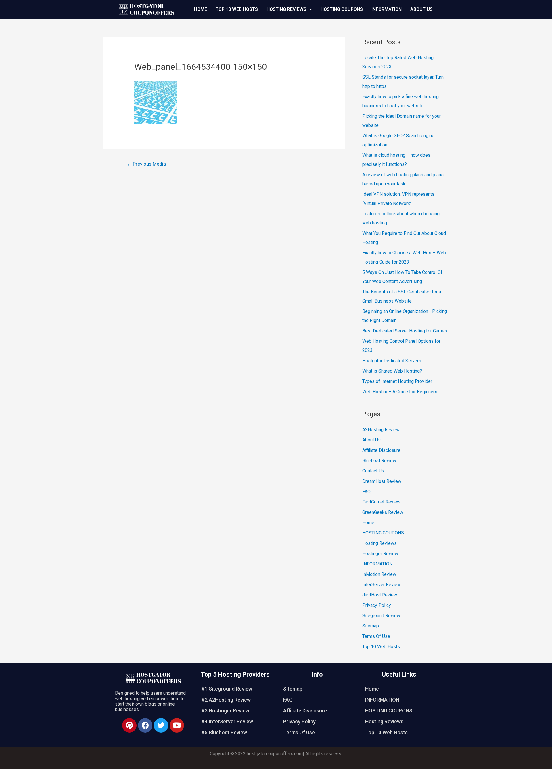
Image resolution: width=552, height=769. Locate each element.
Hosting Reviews (286, 9)
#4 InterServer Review (227, 721)
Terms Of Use (376, 636)
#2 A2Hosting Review (226, 700)
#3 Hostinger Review (225, 711)
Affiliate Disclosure (381, 450)
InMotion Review (379, 574)
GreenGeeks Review (382, 512)
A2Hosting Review (381, 429)
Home (200, 9)
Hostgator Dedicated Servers (391, 360)
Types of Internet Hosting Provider (397, 381)
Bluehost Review (379, 460)
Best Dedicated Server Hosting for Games (404, 331)
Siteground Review (381, 615)
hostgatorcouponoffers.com (275, 753)
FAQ (366, 491)
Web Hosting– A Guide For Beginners (399, 391)
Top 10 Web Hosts (237, 9)
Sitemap (370, 626)
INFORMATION (386, 9)
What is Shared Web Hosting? (392, 371)
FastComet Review (381, 502)
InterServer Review (381, 584)
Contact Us (373, 471)
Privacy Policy (376, 605)
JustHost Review (379, 595)
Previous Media (146, 164)
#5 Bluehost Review (224, 732)
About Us (421, 9)
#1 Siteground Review (226, 689)
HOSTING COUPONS (342, 9)
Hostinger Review (380, 553)
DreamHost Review (381, 481)
